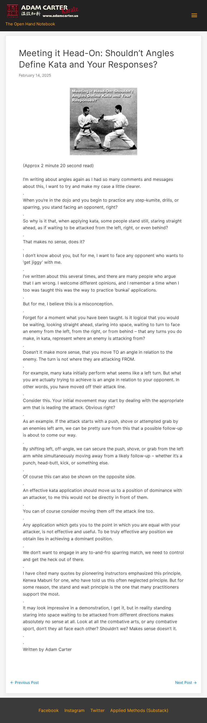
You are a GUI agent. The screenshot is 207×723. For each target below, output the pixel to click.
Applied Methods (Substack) (139, 710)
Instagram (74, 710)
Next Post (186, 682)
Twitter (97, 710)
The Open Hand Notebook (30, 23)
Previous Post (24, 682)
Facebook (49, 710)
